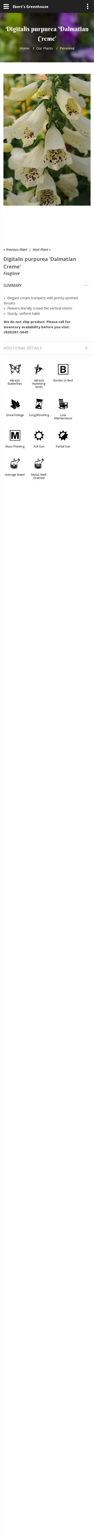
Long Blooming (39, 415)
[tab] (47, 285)
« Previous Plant (15, 249)
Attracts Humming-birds (39, 383)
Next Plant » (42, 249)
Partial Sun (63, 446)
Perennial (67, 48)
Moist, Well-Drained (39, 476)
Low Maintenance (63, 416)
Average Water (15, 474)
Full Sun (39, 446)
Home (24, 48)
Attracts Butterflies (15, 382)
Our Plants (44, 48)
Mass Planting (14, 446)
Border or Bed (63, 380)
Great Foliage (15, 415)
